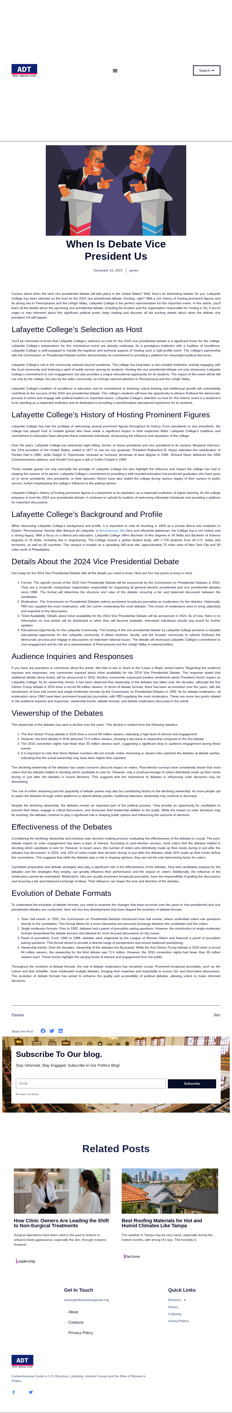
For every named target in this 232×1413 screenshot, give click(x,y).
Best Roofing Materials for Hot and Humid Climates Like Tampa (162, 1223)
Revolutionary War (112, 530)
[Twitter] (31, 1392)
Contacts (76, 1322)
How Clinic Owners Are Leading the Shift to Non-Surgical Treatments (61, 1223)
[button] (115, 70)
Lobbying (174, 1314)
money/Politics (178, 1321)
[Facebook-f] (14, 1392)
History (173, 1307)
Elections (132, 1256)
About (73, 1312)
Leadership (26, 1261)
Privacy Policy (80, 1333)
